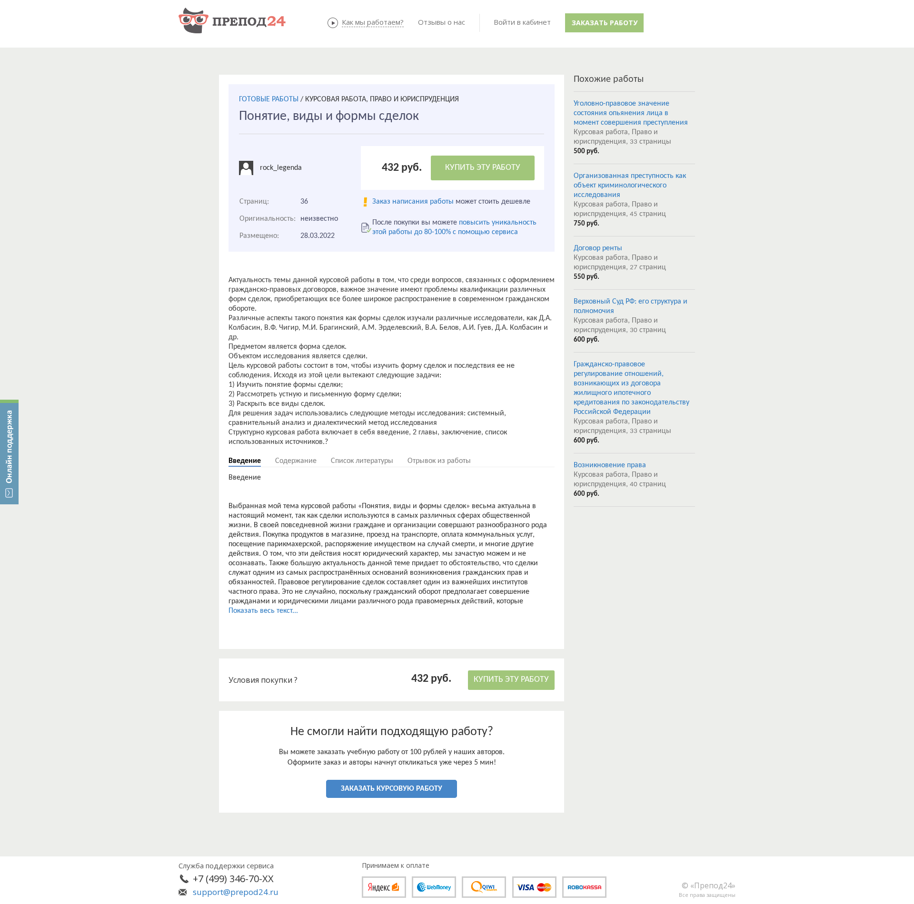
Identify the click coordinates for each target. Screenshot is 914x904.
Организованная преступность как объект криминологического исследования (630, 185)
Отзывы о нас (441, 22)
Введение (244, 461)
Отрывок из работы (439, 461)
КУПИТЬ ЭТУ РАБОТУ (482, 167)
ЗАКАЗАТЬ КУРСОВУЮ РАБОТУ (391, 789)
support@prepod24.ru (235, 891)
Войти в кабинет (522, 22)
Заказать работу (604, 22)
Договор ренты (598, 248)
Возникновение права (610, 465)
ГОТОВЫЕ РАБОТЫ (268, 99)
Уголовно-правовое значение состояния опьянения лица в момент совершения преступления (631, 113)
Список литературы (362, 461)
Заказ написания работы (413, 202)
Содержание (296, 461)
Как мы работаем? (373, 22)
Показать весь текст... (263, 611)
